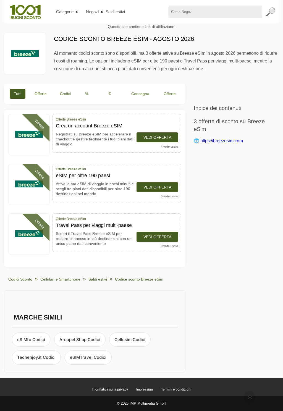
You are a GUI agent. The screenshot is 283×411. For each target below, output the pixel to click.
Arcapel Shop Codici (79, 339)
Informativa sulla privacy (110, 389)
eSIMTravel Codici (88, 357)
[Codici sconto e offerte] (25, 12)
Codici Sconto (20, 279)
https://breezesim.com (221, 140)
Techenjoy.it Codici (36, 357)
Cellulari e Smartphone (60, 279)
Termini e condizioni (176, 389)
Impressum (144, 389)
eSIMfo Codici (31, 339)
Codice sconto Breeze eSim (139, 279)
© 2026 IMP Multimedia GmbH (141, 403)
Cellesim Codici (129, 339)
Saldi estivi (115, 11)
